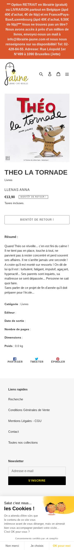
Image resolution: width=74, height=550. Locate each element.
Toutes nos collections (23, 442)
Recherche (15, 399)
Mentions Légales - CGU (25, 421)
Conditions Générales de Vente (29, 410)
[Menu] (67, 73)
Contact (13, 431)
